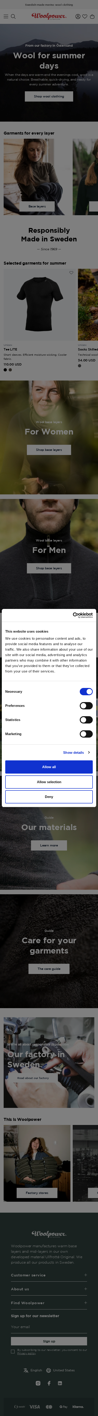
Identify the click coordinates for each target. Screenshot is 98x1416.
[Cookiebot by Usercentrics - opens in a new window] (73, 615)
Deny (49, 797)
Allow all (49, 767)
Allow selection (49, 782)
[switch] (86, 705)
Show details (73, 752)
